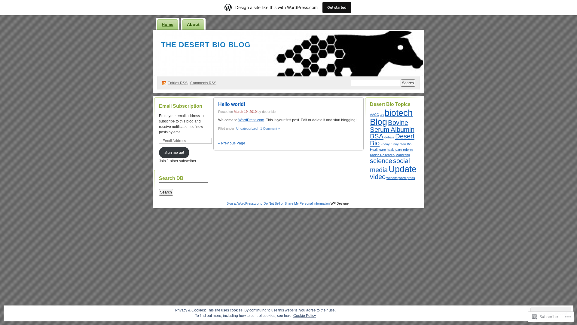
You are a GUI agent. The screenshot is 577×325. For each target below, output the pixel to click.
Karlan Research (382, 155)
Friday (385, 144)
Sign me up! (174, 152)
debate (389, 137)
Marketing (402, 155)
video (378, 177)
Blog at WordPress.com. (244, 203)
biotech (399, 113)
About (193, 24)
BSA (376, 136)
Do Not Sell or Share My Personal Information (297, 203)
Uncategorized (247, 128)
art (382, 114)
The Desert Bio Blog (206, 45)
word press (406, 178)
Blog (378, 122)
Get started (337, 7)
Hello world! (231, 104)
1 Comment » (270, 128)
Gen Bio (405, 144)
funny (395, 144)
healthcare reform (400, 149)
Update (403, 169)
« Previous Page (231, 143)
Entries (178, 83)
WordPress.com (251, 120)
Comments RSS (203, 83)
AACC (374, 114)
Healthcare (378, 149)
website (392, 178)
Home (167, 24)
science (381, 161)
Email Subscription (180, 106)
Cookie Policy (304, 316)
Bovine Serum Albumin (392, 126)
